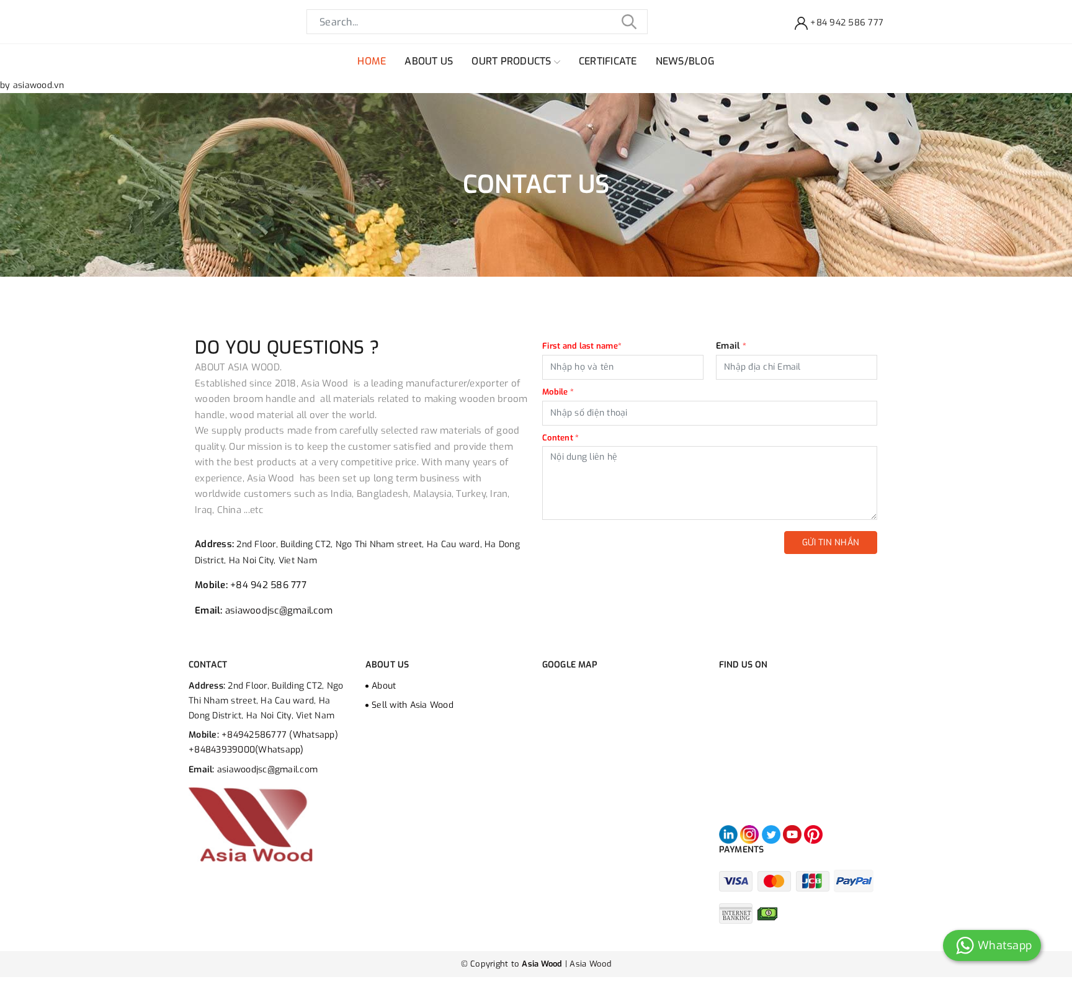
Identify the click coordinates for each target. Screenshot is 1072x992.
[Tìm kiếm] (629, 21)
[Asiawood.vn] (251, 824)
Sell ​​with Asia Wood (412, 705)
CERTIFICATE (608, 61)
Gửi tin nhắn (830, 542)
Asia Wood (590, 963)
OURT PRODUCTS (512, 61)
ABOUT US (428, 61)
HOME (371, 61)
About (384, 686)
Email (731, 346)
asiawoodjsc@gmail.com (279, 610)
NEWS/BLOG (685, 61)
